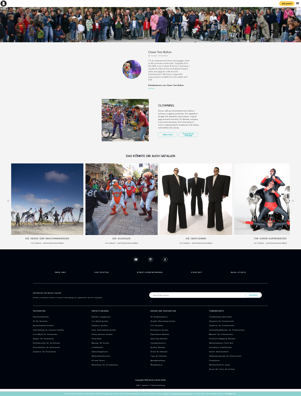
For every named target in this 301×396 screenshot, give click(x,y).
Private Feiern (98, 360)
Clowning (151, 88)
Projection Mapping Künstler (222, 338)
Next (293, 201)
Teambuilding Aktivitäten (220, 317)
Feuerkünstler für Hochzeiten (46, 347)
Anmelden (253, 295)
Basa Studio (238, 272)
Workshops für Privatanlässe (105, 365)
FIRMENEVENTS (216, 311)
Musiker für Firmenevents (221, 334)
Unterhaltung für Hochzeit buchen (48, 330)
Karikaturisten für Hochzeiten (46, 343)
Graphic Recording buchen (162, 321)
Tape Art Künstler (158, 356)
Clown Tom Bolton (160, 52)
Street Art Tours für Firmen (222, 369)
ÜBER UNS (60, 272)
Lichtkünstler (97, 347)
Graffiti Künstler (157, 347)
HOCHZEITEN (39, 311)
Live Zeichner (156, 325)
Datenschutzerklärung (158, 385)
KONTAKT (197, 272)
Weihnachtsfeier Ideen (219, 365)
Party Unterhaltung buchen (104, 330)
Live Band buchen (100, 321)
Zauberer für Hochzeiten (44, 351)
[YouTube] (136, 264)
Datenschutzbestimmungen (182, 394)
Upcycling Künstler (159, 338)
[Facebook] (165, 264)
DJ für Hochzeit (40, 321)
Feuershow (96, 338)
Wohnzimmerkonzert (101, 356)
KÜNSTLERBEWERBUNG (150, 272)
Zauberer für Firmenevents (221, 325)
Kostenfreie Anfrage (188, 134)
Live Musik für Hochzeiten (45, 334)
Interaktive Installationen (220, 347)
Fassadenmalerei (158, 343)
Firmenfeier (214, 360)
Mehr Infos (168, 134)
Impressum (145, 385)
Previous (8, 201)
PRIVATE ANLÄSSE (100, 311)
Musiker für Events (100, 343)
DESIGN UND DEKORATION (163, 311)
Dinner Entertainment (218, 351)
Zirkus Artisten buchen (102, 334)
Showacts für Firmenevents (221, 321)
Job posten (287, 3)
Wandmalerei (156, 365)
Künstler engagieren (101, 317)
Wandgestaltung (157, 360)
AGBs (138, 385)
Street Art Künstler (159, 351)
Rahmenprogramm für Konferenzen (225, 356)
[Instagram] (150, 264)
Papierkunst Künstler (160, 334)
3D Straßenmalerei (159, 317)
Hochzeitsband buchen (43, 325)
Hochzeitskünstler (41, 317)
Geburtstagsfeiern (100, 351)
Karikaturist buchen (159, 330)
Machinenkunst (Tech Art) (221, 343)
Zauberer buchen (100, 325)
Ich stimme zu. (230, 394)
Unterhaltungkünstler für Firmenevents (227, 330)
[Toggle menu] (297, 3)
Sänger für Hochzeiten (43, 338)
